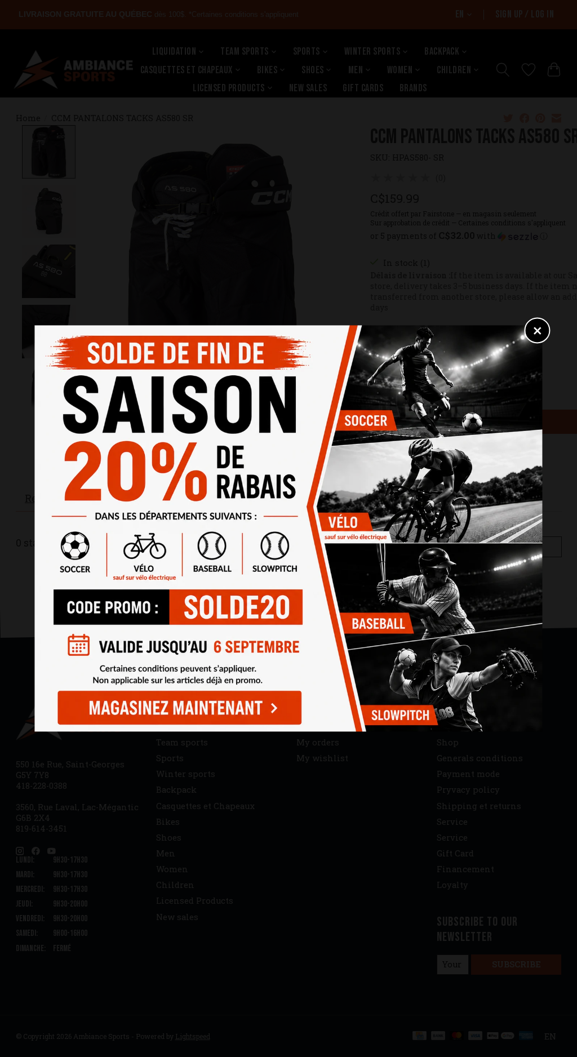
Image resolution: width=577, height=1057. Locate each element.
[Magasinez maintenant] (177, 705)
